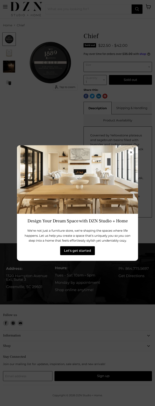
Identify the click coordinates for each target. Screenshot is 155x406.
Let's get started (77, 250)
